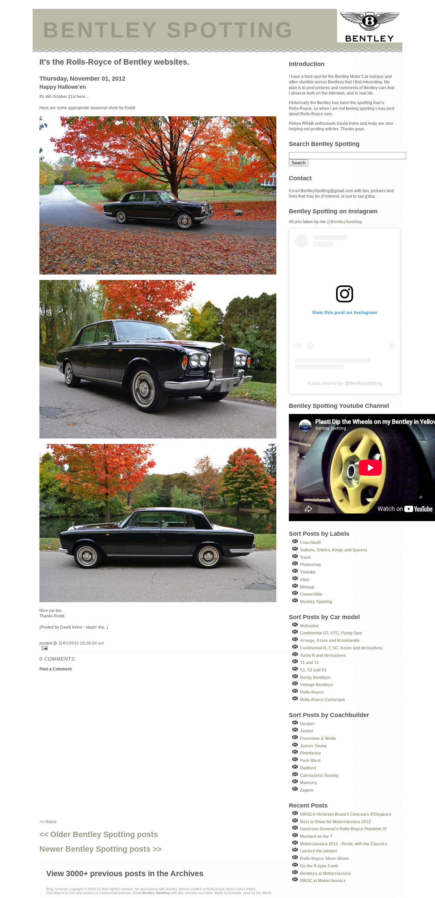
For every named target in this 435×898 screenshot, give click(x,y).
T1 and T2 (309, 662)
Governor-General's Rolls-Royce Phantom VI (343, 829)
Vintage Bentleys (316, 684)
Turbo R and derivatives (323, 655)
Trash (305, 557)
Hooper (307, 723)
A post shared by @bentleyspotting (344, 383)
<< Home (48, 821)
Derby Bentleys (315, 677)
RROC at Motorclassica (323, 880)
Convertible (311, 594)
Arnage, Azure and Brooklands (330, 640)
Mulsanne (309, 625)
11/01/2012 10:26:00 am (81, 643)
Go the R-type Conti (319, 866)
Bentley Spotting (316, 601)
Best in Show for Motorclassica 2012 (335, 821)
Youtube (308, 572)
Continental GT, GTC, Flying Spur (331, 633)
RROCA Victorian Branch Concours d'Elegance (346, 814)
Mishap (307, 587)
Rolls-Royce (312, 692)
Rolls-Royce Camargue (322, 699)
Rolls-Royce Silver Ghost (324, 858)
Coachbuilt (310, 542)
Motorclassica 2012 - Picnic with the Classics (343, 844)
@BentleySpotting (344, 221)
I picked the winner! (318, 851)
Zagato (306, 790)
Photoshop (310, 564)
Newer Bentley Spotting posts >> (100, 849)
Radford (308, 768)
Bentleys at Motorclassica (325, 873)
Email (294, 190)
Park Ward (310, 760)
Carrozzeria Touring (319, 775)
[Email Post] (164, 648)
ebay (305, 579)
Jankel (306, 731)
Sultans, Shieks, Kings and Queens (333, 550)
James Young (313, 746)
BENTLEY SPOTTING (168, 30)
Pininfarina (310, 753)
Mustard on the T (316, 836)
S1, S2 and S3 (313, 670)
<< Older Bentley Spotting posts (98, 834)
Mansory (308, 782)
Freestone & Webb (318, 738)
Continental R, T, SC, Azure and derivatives (341, 648)
